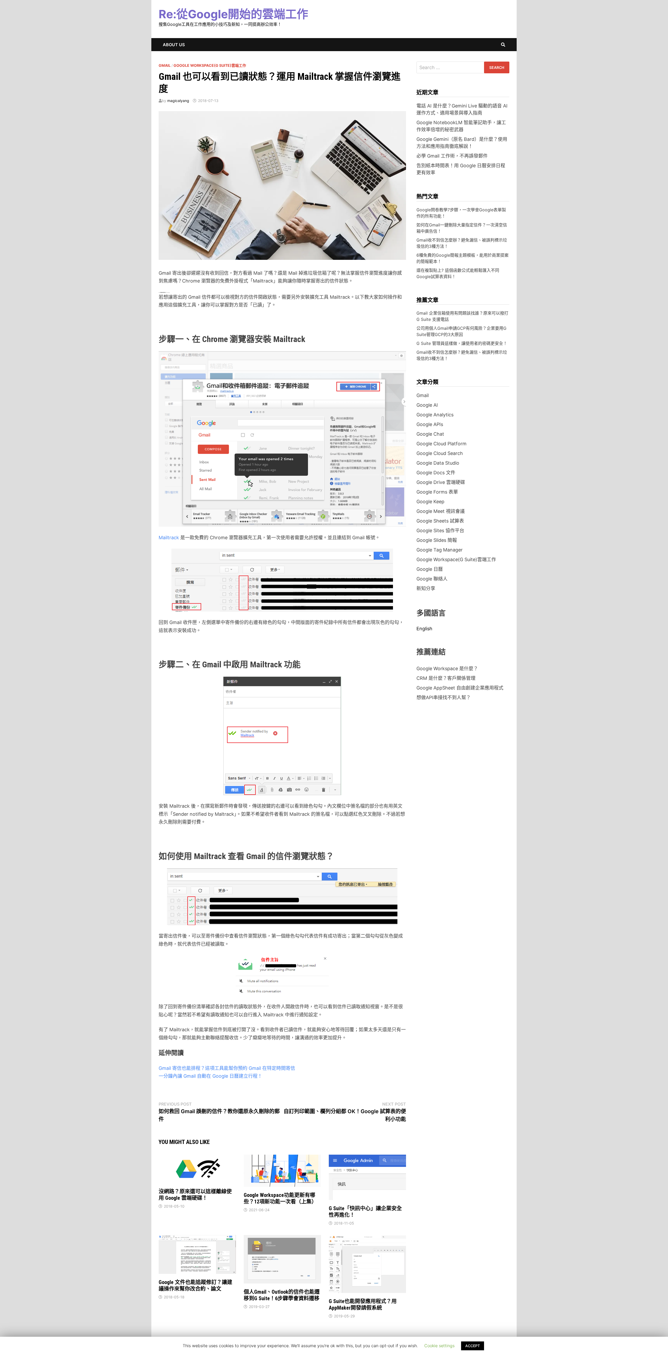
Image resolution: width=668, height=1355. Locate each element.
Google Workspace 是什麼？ (447, 668)
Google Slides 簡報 (436, 540)
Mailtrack (169, 537)
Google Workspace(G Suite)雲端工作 (210, 65)
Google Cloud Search (439, 453)
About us (174, 44)
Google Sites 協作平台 (440, 530)
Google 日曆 (429, 569)
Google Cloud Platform (441, 443)
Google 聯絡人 (432, 578)
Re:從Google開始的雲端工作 (233, 14)
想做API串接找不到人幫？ (443, 697)
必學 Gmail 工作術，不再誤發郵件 (452, 156)
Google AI (427, 405)
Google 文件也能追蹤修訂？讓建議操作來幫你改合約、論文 (195, 1285)
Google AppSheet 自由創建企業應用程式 (459, 688)
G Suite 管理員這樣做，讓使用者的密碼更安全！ (461, 343)
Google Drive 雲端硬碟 (440, 482)
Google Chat (430, 434)
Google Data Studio (437, 463)
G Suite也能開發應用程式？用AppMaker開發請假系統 (363, 1304)
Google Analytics (435, 414)
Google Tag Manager (439, 550)
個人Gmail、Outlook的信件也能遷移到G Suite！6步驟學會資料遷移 (282, 1295)
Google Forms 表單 (437, 492)
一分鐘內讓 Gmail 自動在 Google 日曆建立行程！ (210, 1076)
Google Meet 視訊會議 (440, 511)
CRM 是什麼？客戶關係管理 (445, 678)
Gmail (165, 65)
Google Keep (430, 501)
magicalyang (178, 100)
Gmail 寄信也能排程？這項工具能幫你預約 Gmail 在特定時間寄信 (227, 1068)
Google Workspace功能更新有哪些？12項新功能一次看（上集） (280, 1198)
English (424, 628)
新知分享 (425, 588)
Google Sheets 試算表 (440, 521)
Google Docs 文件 (435, 472)
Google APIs (429, 424)
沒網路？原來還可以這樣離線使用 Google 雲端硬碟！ (195, 1194)
